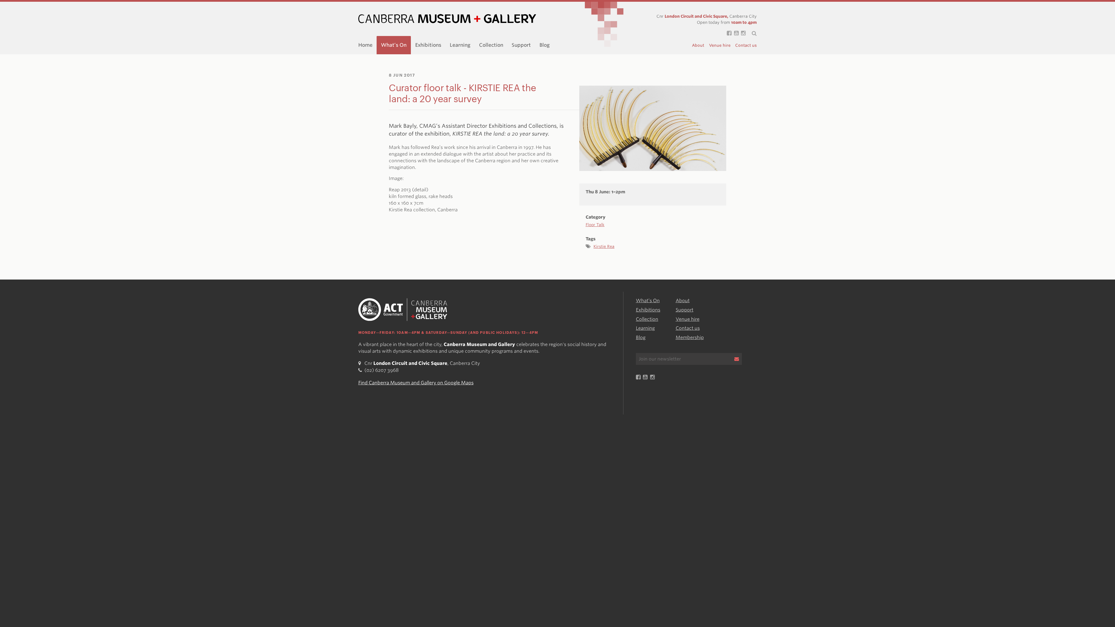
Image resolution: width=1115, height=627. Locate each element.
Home (365, 45)
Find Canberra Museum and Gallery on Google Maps (416, 383)
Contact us (746, 45)
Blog (544, 45)
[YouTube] (734, 33)
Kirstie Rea (604, 246)
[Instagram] (742, 33)
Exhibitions (428, 45)
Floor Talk (595, 224)
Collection (491, 45)
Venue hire (720, 45)
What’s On (394, 45)
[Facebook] (727, 33)
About (698, 45)
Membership (690, 337)
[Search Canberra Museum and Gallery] (751, 33)
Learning (460, 45)
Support (521, 45)
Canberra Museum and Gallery (447, 19)
